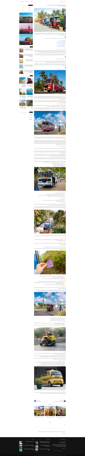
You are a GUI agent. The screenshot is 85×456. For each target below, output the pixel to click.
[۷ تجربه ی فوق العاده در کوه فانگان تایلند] (20, 450)
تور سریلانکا (56, 38)
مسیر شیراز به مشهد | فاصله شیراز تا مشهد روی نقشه (22, 96)
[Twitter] (60, 451)
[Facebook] (62, 451)
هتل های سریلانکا (61, 38)
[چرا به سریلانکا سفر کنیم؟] (29, 103)
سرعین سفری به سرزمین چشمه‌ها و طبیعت (45, 449)
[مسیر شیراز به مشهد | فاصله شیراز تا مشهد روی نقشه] (22, 92)
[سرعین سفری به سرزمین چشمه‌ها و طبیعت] (36, 450)
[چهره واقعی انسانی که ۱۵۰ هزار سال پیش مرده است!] (29, 80)
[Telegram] (55, 451)
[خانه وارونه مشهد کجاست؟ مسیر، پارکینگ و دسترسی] (21, 61)
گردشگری (22, 1)
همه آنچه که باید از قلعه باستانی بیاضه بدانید (28, 446)
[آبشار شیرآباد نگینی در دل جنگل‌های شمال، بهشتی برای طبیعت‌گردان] (36, 442)
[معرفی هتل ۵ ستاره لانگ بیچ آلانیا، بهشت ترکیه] (29, 92)
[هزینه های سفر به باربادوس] (20, 442)
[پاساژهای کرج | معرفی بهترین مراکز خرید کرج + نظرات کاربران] (21, 50)
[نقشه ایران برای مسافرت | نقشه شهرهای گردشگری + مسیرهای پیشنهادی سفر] (61, 411)
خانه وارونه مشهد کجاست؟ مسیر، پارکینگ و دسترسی (29, 60)
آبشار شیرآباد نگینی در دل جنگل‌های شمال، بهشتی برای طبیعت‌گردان (45, 442)
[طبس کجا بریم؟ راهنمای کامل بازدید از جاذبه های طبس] (39, 411)
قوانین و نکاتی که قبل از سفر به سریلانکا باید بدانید (61, 58)
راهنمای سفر (26, 1)
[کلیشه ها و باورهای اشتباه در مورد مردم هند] (22, 103)
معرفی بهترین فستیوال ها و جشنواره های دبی (23, 85)
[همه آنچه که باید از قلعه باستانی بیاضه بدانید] (20, 446)
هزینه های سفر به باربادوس (30, 441)
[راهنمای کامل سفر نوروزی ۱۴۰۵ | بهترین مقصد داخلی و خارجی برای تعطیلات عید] (50, 411)
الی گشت (48, 38)
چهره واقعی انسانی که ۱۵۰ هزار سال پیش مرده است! (30, 85)
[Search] (19, 1)
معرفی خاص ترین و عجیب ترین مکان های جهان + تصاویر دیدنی (28, 65)
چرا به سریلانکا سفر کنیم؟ (30, 107)
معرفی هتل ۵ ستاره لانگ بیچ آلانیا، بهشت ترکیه (30, 96)
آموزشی (31, 114)
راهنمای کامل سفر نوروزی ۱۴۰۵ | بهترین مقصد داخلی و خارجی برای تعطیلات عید (28, 71)
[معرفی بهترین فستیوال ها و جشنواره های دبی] (22, 80)
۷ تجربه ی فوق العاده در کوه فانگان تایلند (29, 449)
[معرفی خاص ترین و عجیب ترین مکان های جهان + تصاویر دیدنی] (21, 67)
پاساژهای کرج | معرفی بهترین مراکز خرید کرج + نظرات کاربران (28, 49)
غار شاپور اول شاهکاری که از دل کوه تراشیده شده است (45, 446)
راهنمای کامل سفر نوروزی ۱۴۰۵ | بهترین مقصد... (50, 417)
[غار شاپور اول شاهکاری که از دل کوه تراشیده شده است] (36, 446)
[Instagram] (58, 451)
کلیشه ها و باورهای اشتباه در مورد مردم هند (23, 108)
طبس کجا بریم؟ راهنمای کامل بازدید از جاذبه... (39, 417)
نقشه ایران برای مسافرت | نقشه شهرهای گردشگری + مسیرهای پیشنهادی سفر (28, 55)
